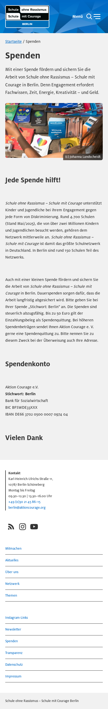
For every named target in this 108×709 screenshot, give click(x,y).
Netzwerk (12, 584)
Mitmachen (13, 548)
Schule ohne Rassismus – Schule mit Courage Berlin (42, 701)
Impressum (13, 676)
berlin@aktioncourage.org (27, 507)
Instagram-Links (16, 618)
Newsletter (13, 629)
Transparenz (14, 653)
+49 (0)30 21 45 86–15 (24, 502)
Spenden (11, 641)
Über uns (11, 572)
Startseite (13, 41)
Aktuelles (11, 560)
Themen (11, 595)
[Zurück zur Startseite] (27, 16)
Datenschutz (14, 664)
